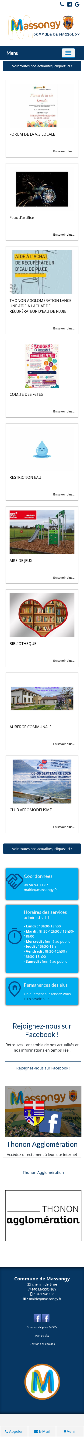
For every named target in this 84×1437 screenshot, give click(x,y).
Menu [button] (12, 53)
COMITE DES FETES (26, 394)
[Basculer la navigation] (68, 53)
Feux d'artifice (22, 217)
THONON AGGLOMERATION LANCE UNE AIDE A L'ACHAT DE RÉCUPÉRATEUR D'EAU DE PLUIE (40, 306)
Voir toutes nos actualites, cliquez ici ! (42, 65)
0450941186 (45, 1294)
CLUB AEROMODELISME (31, 809)
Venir (71, 1431)
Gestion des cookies (42, 1344)
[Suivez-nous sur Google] (76, 5)
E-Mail (44, 1431)
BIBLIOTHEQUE (23, 643)
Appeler (15, 1431)
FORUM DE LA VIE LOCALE (32, 134)
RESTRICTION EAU (25, 477)
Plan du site (42, 1335)
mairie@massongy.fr (45, 1299)
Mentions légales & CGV (42, 1327)
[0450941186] (61, 5)
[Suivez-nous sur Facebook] (68, 5)
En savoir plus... (63, 151)
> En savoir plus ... (38, 998)
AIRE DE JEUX (21, 560)
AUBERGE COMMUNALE (31, 726)
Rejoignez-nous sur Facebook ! (43, 1068)
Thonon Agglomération (43, 1172)
